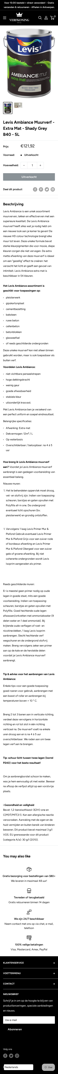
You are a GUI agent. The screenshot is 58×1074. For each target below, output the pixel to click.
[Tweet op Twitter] (47, 189)
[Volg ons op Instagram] (17, 1055)
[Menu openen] (4, 18)
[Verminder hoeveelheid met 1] (24, 165)
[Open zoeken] (40, 18)
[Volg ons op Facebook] (5, 1055)
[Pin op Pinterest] (41, 189)
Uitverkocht (29, 177)
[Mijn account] (46, 18)
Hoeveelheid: (11, 165)
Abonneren (15, 1029)
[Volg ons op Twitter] (11, 1055)
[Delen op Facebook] (35, 189)
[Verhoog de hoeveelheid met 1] (40, 165)
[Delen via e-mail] (53, 189)
